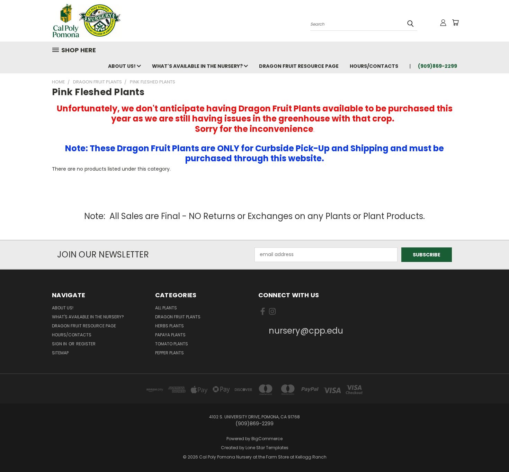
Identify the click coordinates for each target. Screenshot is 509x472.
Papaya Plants (170, 335)
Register (86, 344)
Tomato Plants (171, 344)
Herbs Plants (169, 326)
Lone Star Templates (266, 448)
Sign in (60, 344)
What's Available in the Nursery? (198, 66)
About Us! (122, 66)
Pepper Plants (169, 353)
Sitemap (60, 353)
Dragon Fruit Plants (177, 317)
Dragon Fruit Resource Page (299, 66)
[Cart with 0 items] (455, 22)
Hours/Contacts (374, 66)
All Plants (166, 308)
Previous (490, 450)
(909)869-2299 (437, 66)
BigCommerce (267, 439)
